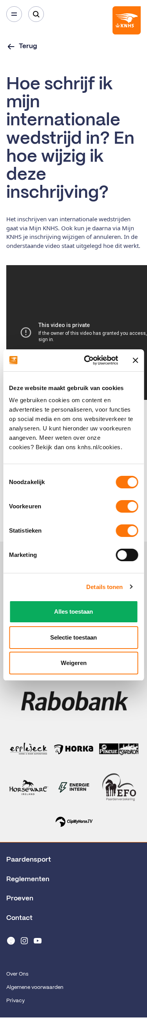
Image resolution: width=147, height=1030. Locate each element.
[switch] (127, 506)
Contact (19, 918)
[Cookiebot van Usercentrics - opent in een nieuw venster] (87, 360)
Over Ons (17, 974)
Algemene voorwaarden (35, 987)
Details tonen (104, 587)
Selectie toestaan (73, 637)
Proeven (19, 898)
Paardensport (28, 860)
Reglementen (27, 879)
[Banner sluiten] (135, 360)
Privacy (15, 1000)
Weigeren (74, 663)
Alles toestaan (73, 611)
